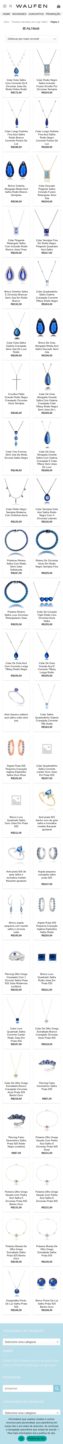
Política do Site (36, 1438)
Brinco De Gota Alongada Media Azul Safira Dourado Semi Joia (46, 347)
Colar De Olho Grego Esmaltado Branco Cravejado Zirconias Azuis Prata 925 (47, 1033)
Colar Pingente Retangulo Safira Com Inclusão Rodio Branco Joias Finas (16, 245)
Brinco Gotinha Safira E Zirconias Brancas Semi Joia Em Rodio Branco (16, 296)
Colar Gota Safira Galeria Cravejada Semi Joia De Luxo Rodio (16, 347)
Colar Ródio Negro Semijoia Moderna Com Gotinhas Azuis (16, 512)
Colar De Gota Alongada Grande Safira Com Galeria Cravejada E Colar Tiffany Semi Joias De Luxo (46, 459)
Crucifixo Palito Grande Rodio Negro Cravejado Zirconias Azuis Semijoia (16, 399)
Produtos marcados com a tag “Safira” (30, 22)
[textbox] (30, 1342)
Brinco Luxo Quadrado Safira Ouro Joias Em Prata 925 (16, 822)
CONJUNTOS (36, 14)
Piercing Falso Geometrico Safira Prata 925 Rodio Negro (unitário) (16, 1142)
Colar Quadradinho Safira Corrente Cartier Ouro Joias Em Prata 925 (46, 770)
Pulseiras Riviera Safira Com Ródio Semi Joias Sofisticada (16, 565)
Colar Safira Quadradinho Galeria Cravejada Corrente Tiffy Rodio (46, 719)
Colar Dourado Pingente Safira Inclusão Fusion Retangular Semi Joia (47, 192)
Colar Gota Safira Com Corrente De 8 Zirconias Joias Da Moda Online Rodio (16, 85)
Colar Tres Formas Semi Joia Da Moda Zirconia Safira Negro (16, 454)
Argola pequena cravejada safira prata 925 (47, 874)
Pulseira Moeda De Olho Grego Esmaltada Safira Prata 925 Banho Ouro (16, 1252)
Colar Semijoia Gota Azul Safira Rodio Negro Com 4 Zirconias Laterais (47, 514)
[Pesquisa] (10, 6)
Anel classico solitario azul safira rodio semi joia (16, 717)
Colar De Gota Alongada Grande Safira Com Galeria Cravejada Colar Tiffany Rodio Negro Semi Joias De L (47, 402)
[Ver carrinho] (58, 6)
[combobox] (31, 1341)
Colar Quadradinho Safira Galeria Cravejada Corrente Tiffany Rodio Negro (47, 296)
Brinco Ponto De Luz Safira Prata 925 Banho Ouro (47, 1303)
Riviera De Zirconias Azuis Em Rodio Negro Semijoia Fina (47, 563)
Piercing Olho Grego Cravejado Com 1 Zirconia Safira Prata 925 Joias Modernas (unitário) (16, 980)
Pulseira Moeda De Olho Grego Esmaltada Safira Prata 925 (46, 1251)
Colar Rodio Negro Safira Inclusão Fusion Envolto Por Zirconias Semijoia (46, 85)
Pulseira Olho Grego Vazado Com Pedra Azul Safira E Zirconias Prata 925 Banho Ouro (16, 1198)
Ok (21, 1438)
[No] (58, 1430)
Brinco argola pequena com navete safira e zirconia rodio (16, 927)
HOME (6, 14)
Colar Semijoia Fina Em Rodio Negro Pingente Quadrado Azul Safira (47, 245)
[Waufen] (31, 6)
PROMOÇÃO (53, 14)
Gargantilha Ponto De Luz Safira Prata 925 (16, 1303)
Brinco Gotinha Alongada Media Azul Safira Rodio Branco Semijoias (16, 190)
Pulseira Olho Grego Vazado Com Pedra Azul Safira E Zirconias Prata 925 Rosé (47, 1143)
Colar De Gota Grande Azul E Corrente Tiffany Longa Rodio (47, 668)
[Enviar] (56, 1388)
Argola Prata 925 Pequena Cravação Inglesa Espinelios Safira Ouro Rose (16, 770)
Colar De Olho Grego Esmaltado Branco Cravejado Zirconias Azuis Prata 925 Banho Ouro (16, 1089)
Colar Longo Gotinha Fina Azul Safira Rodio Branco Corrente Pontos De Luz (16, 137)
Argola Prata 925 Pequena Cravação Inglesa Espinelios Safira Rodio (47, 927)
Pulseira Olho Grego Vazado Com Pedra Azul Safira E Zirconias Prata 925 (47, 1196)
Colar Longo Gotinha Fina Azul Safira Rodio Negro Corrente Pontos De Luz (46, 137)
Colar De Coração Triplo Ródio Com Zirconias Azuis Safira (47, 616)
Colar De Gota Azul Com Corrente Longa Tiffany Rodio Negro (16, 666)
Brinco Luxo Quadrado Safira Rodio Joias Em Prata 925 (47, 979)
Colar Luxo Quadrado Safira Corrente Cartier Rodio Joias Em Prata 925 (16, 1034)
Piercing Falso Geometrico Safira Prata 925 (47, 1086)
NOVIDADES (19, 14)
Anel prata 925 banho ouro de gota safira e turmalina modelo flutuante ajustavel (47, 823)
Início (6, 22)
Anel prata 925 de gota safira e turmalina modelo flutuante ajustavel (16, 876)
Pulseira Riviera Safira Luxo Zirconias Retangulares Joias (16, 615)
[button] (5, 6)
